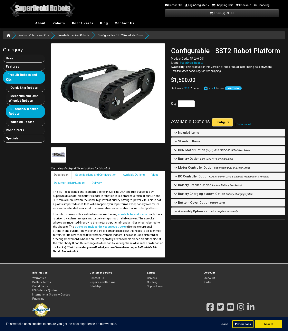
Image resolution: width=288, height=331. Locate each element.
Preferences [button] (243, 324)
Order (207, 282)
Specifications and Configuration (95, 174)
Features (12, 66)
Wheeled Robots (22, 122)
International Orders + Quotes (51, 294)
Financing (38, 298)
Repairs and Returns (102, 282)
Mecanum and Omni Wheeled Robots (24, 98)
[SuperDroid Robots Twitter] (220, 309)
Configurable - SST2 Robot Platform (120, 35)
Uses (9, 58)
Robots (58, 23)
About (40, 23)
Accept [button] (268, 324)
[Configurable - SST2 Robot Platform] (108, 93)
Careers (152, 278)
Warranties (39, 278)
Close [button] (224, 324)
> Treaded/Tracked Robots (23, 111)
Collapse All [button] (244, 124)
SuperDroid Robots (191, 63)
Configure (222, 122)
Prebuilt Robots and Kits (34, 35)
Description (61, 174)
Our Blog (152, 282)
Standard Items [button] (188, 141)
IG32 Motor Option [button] (191, 150)
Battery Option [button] (188, 159)
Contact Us (124, 23)
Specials (12, 138)
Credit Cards (40, 286)
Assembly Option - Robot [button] (196, 211)
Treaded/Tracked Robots (73, 35)
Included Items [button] (188, 133)
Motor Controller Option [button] (195, 168)
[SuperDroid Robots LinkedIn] (251, 309)
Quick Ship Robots (24, 88)
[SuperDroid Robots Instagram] (240, 309)
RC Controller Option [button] (192, 176)
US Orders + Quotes (44, 290)
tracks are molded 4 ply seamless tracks (100, 226)
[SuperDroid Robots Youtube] (230, 309)
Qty (174, 103)
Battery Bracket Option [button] (194, 185)
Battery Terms (41, 282)
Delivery (97, 182)
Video (154, 174)
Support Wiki (155, 286)
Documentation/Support (69, 182)
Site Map (95, 286)
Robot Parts (82, 23)
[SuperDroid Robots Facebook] (210, 309)
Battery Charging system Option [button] (201, 194)
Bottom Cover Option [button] (193, 203)
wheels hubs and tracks (133, 214)
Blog (103, 23)
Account (209, 278)
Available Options (134, 174)
